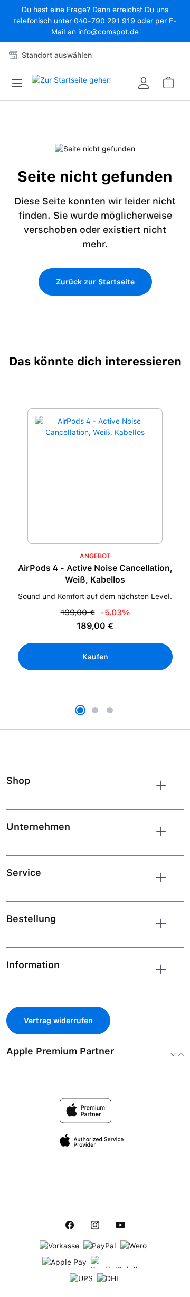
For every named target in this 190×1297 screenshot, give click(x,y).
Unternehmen (38, 826)
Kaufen (95, 656)
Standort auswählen (56, 55)
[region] (95, 563)
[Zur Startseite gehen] (71, 83)
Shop (18, 780)
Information (33, 964)
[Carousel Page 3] (110, 710)
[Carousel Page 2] (95, 710)
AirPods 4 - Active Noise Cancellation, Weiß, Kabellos (95, 574)
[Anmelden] (143, 83)
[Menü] (20, 83)
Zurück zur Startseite (95, 282)
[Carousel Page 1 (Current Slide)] (80, 710)
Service (23, 872)
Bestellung (31, 918)
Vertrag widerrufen (58, 1020)
